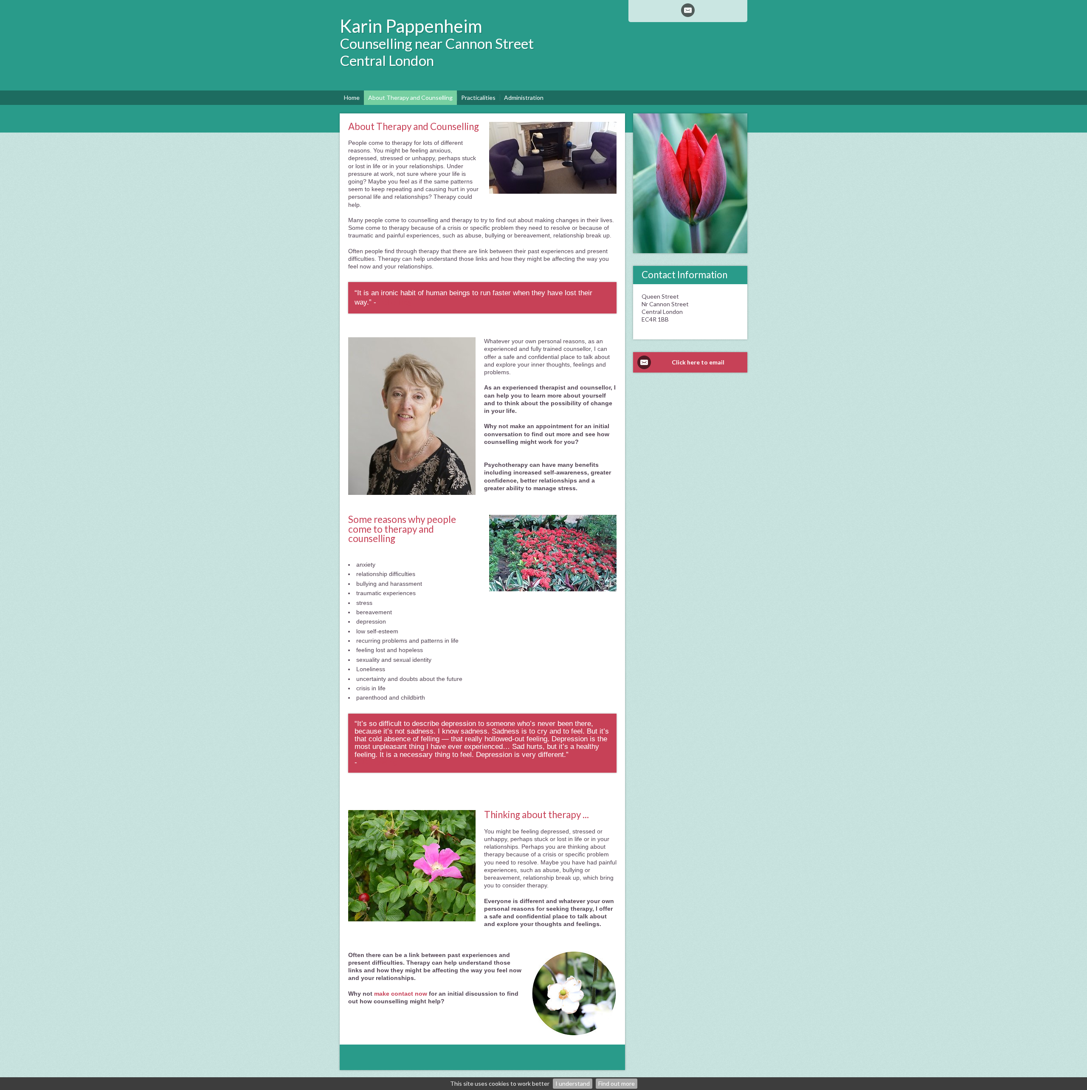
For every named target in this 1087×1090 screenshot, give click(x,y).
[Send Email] (688, 10)
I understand (572, 1083)
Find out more (616, 1083)
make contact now (401, 993)
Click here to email (698, 362)
